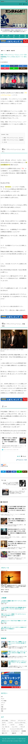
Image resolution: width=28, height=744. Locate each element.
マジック (24, 456)
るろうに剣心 (5, 720)
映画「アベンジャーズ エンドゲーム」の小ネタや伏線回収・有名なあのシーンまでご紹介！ (17, 553)
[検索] (26, 1)
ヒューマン (14, 726)
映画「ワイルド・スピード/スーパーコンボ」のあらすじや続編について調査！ (17, 653)
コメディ (4, 722)
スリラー (13, 724)
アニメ (2, 698)
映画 (9, 50)
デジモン (21, 724)
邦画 (2, 711)
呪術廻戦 (24, 731)
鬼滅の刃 (14, 733)
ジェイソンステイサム (20, 722)
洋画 (14, 50)
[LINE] (14, 68)
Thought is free (22, 740)
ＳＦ (22, 733)
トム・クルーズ (5, 726)
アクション (13, 720)
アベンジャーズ (21, 720)
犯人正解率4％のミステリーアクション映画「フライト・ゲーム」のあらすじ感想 (17, 662)
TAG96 (25, 459)
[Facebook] (14, 66)
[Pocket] (5, 68)
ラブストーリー (5, 731)
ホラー (2, 704)
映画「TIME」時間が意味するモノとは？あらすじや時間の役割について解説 (17, 520)
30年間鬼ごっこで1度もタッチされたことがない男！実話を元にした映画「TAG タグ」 (17, 543)
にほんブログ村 (4, 466)
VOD (2, 696)
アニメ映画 (3, 700)
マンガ (3, 728)
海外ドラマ (3, 708)
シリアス (10, 722)
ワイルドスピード (15, 731)
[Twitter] (5, 66)
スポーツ (4, 724)
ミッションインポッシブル (16, 728)
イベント (3, 702)
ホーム (3, 50)
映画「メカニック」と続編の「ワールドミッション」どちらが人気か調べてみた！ (17, 643)
